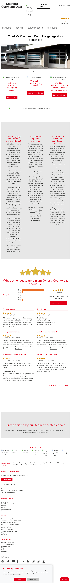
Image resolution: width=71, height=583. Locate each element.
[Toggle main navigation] (19, 6)
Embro (36, 430)
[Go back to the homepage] (11, 5)
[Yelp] (18, 562)
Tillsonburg (48, 430)
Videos (3, 550)
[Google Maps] (43, 562)
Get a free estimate (59, 95)
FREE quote (4, 502)
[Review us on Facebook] (35, 452)
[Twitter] (8, 562)
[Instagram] (38, 562)
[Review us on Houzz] (56, 453)
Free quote (52, 28)
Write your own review (58, 303)
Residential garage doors (8, 519)
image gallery (13, 210)
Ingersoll (31, 430)
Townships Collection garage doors (11, 521)
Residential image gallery (8, 529)
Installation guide (6, 546)
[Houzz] (28, 562)
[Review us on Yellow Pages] (25, 451)
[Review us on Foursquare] (66, 453)
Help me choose (5, 551)
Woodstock (24, 430)
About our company (6, 509)
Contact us (4, 506)
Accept (20, 579)
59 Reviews (65, 23)
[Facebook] (3, 562)
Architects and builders (7, 544)
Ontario (40, 433)
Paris (65, 430)
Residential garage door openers (10, 524)
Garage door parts (6, 528)
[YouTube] (13, 562)
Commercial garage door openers (10, 526)
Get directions (6, 480)
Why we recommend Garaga (9, 531)
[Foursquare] (23, 562)
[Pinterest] (33, 562)
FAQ (2, 548)
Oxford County (15, 430)
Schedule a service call (35, 93)
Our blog (3, 507)
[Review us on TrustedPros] (45, 453)
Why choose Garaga (7, 533)
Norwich (41, 430)
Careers (3, 511)
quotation (10, 251)
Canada (45, 433)
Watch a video (11, 97)
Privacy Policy (17, 575)
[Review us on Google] (5, 452)
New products (5, 535)
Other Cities (29, 465)
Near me (7, 430)
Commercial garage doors (8, 522)
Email (65, 579)
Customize (32, 579)
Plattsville (56, 430)
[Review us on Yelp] (15, 452)
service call (61, 218)
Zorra (61, 430)
